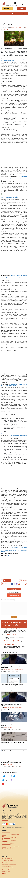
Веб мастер (4, 836)
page (7, 776)
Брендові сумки (12, 844)
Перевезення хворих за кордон (14, 848)
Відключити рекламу (14, 595)
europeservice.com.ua (6, 844)
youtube (7, 784)
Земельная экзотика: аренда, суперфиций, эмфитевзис (14, 59)
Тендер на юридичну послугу (9, 864)
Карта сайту (5, 862)
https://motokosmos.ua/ (6, 838)
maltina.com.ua (12, 841)
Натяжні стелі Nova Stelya (14, 846)
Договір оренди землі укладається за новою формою (14, 196)
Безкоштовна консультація (12, 628)
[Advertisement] (14, 156)
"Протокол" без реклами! (8, 860)
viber (17, 780)
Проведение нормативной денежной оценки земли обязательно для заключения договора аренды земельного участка (14, 549)
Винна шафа (12, 835)
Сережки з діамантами (6, 832)
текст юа (3, 845)
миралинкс (4, 835)
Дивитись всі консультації (14, 769)
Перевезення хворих (13, 837)
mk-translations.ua (13, 840)
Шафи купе (12, 843)
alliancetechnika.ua (5, 833)
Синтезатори (4, 839)
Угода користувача (6, 866)
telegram (7, 780)
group (17, 776)
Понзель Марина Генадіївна (16, 27)
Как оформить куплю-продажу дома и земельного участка (14, 177)
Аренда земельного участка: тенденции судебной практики (14, 384)
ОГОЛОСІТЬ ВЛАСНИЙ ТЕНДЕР (12, 640)
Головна (4, 16)
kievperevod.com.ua (5, 848)
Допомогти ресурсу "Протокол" (9, 868)
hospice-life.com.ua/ (13, 838)
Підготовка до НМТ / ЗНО (14, 834)
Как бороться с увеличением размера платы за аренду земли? (14, 436)
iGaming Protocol (6, 871)
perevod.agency (4, 841)
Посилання (4, 847)
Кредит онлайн (6, 869)
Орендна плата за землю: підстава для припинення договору (14, 276)
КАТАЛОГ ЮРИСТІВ (9, 645)
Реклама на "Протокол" (7, 858)
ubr (8, 555)
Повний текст (5, 820)
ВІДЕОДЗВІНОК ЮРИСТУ (10, 634)
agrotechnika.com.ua (5, 842)
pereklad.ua (12, 832)
